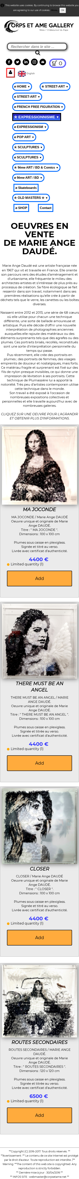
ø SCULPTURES (28, 157)
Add (39, 578)
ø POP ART (24, 137)
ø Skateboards (26, 188)
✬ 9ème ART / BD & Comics (36, 167)
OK (62, 10)
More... (55, 10)
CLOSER (39, 869)
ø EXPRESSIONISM (30, 127)
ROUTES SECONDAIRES (40, 1042)
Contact (45, 208)
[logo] (10, 27)
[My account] (10, 73)
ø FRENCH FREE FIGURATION (38, 107)
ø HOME (22, 86)
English (31, 73)
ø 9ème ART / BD (28, 177)
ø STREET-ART (27, 96)
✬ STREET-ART (55, 86)
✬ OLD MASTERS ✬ (31, 197)
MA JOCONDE (39, 509)
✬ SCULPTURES (28, 147)
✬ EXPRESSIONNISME (36, 117)
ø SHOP (21, 208)
